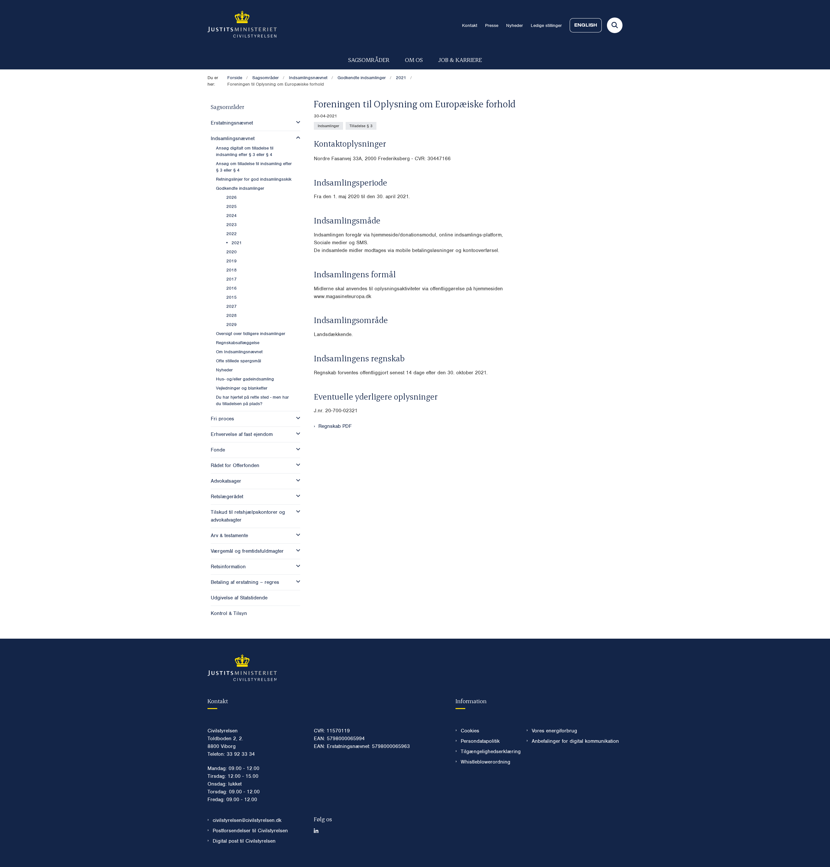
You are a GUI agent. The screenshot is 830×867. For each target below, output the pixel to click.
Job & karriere (460, 59)
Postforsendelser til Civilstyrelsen (250, 830)
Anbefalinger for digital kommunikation (575, 741)
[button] (296, 122)
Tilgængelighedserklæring (488, 751)
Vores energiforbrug (554, 731)
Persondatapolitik (480, 741)
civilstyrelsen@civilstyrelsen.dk (247, 820)
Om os (414, 59)
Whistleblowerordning (485, 762)
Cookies (470, 731)
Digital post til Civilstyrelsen (244, 841)
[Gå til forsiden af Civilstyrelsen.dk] (242, 25)
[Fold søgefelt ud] (614, 25)
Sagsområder (368, 59)
